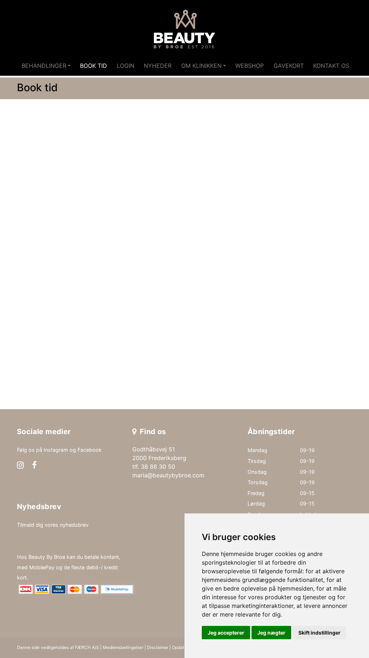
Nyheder (158, 65)
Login (125, 65)
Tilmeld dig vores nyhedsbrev (53, 525)
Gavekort (289, 65)
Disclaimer (157, 647)
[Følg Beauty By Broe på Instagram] (20, 465)
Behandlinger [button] (44, 65)
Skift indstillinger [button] (319, 633)
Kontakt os (331, 65)
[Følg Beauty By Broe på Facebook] (34, 465)
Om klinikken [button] (201, 65)
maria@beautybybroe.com (168, 475)
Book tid (93, 65)
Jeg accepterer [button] (226, 633)
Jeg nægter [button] (271, 633)
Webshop (249, 65)
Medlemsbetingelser (123, 647)
